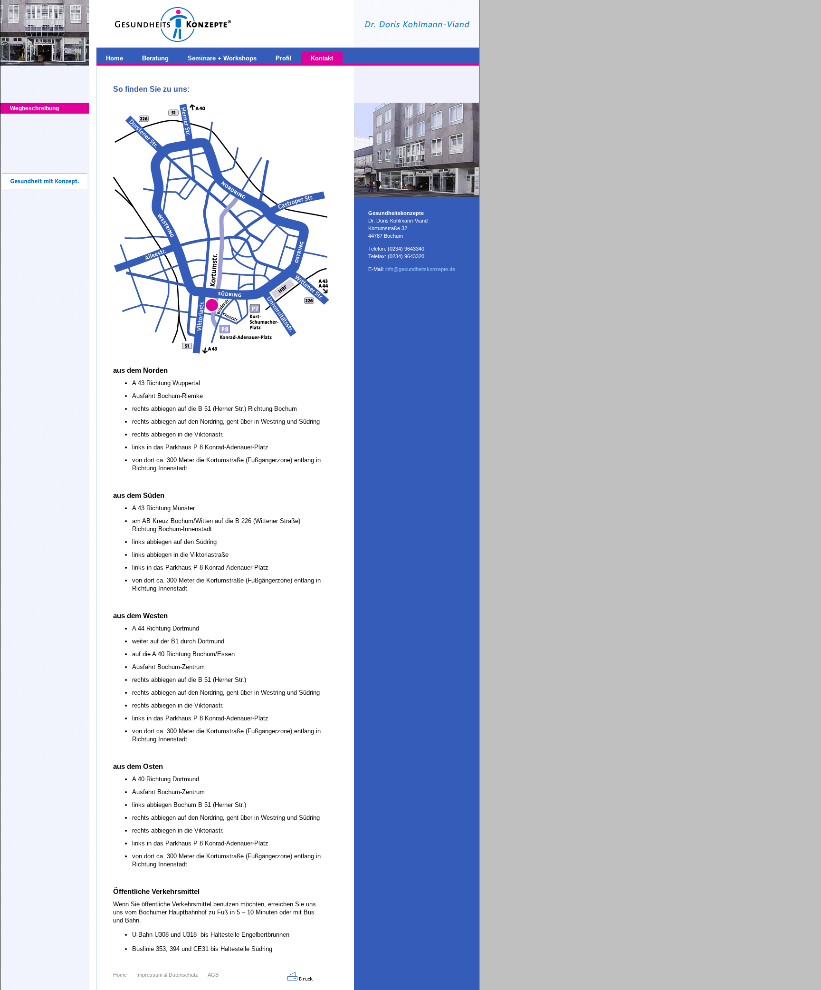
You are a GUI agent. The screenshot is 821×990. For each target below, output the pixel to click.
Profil (284, 58)
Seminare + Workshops (222, 58)
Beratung (155, 58)
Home (120, 975)
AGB (213, 975)
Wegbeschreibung (34, 108)
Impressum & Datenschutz (167, 975)
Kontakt (322, 58)
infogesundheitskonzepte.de (420, 269)
